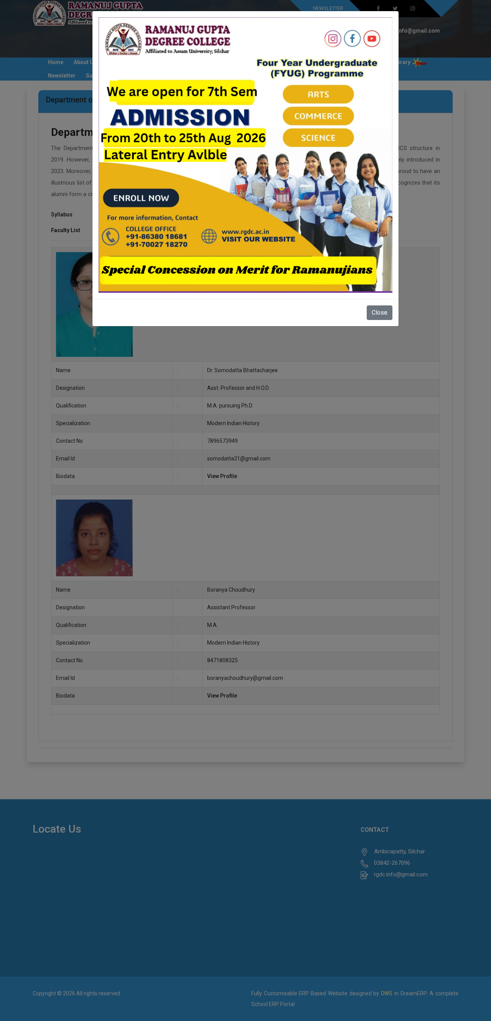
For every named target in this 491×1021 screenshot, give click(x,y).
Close (379, 312)
